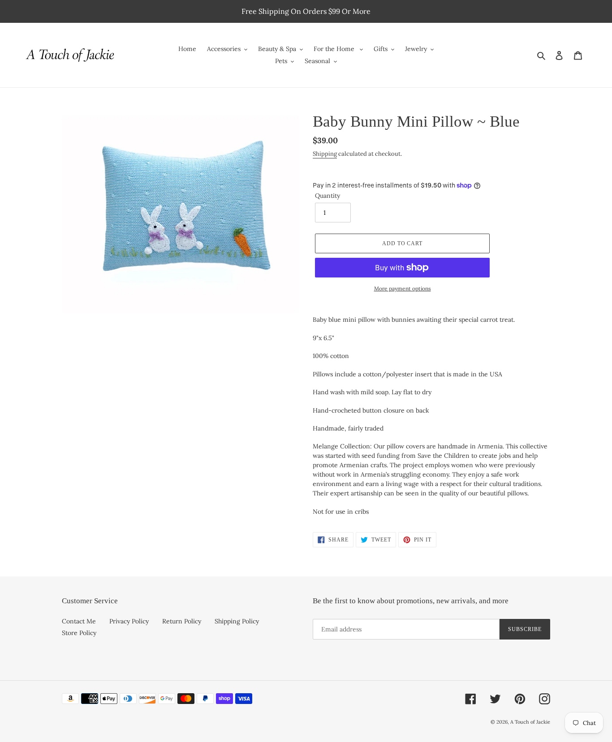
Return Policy (181, 621)
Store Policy (79, 633)
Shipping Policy (237, 621)
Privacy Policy (129, 621)
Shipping (325, 154)
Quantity (327, 196)
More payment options (402, 288)
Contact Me (79, 621)
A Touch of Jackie (530, 722)
